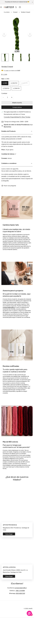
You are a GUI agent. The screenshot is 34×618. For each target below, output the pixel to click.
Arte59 (30, 608)
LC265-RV (24, 83)
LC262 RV (14, 83)
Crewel (15, 12)
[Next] (30, 34)
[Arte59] (9, 7)
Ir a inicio (7, 12)
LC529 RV (6, 88)
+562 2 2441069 (20, 590)
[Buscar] (16, 7)
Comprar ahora (17, 107)
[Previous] (4, 34)
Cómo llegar (9, 534)
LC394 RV (16, 88)
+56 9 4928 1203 (20, 593)
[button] (20, 7)
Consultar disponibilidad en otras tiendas (17, 117)
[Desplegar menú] (1, 7)
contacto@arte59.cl (21, 588)
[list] (17, 33)
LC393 (5, 83)
